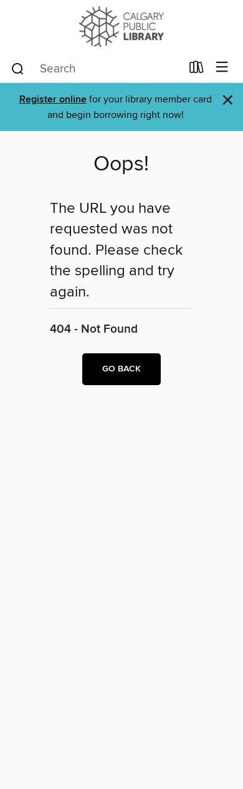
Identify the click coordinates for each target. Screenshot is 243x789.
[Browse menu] (222, 67)
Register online (53, 99)
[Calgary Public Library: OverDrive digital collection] (121, 26)
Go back (121, 369)
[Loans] (196, 70)
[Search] (17, 68)
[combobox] (96, 69)
